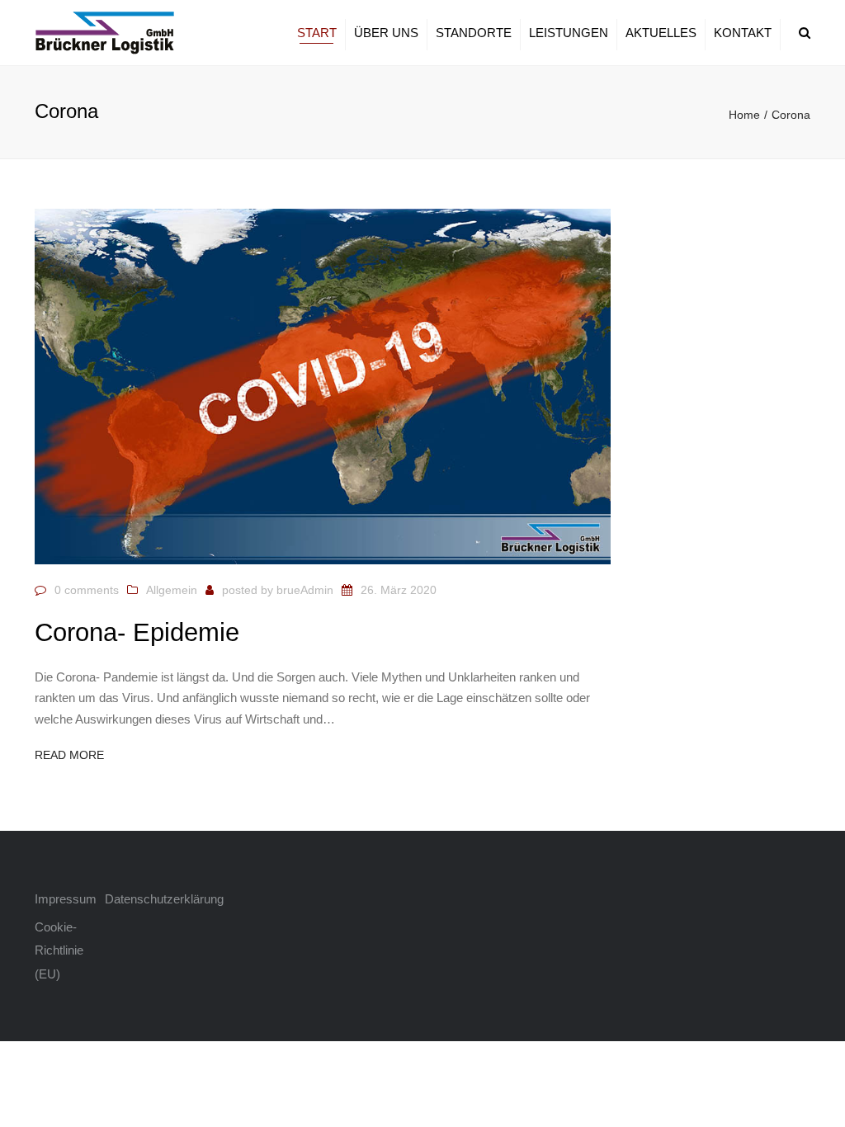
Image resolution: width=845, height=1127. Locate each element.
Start (317, 33)
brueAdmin (304, 590)
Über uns (386, 33)
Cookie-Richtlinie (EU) (59, 950)
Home (744, 114)
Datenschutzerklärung (140, 899)
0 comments (86, 590)
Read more (69, 755)
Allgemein (171, 590)
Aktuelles (660, 33)
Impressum (66, 899)
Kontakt (743, 33)
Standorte (474, 33)
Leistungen (568, 33)
